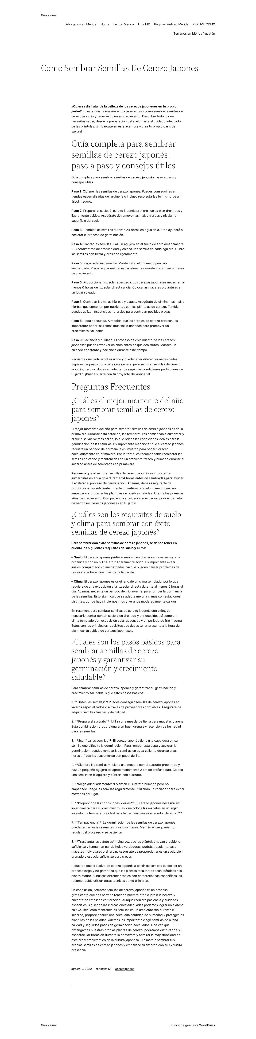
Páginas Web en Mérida (171, 24)
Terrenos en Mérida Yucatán (194, 33)
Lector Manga (123, 24)
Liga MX (144, 24)
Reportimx (49, 15)
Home (104, 24)
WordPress (207, 1025)
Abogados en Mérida (81, 24)
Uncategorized (124, 968)
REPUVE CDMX (204, 24)
